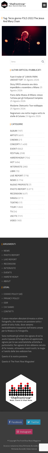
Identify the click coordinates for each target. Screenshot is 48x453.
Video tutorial (32, 448)
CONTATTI (9, 311)
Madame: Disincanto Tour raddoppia (26, 105)
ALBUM (13, 130)
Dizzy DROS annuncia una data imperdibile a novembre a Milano (24, 86)
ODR (6, 302)
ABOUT (7, 281)
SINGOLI (14, 198)
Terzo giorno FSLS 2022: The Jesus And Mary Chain (22, 48)
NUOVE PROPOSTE (19, 184)
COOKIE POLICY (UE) (13, 294)
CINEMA (14, 139)
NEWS (13, 180)
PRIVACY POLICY (11, 298)
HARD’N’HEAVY (11, 277)
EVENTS (8, 272)
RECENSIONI (16, 193)
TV (11, 211)
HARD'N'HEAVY (17, 157)
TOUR (13, 207)
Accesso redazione (10, 445)
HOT (12, 162)
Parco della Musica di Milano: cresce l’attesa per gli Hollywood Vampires (26, 96)
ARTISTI (14, 135)
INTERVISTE (16, 166)
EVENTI (14, 148)
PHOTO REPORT (18, 189)
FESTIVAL (14, 153)
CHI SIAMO (9, 307)
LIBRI (12, 171)
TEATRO (14, 202)
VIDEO (13, 220)
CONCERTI (15, 144)
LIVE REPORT (16, 175)
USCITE (13, 216)
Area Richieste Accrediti (28, 445)
